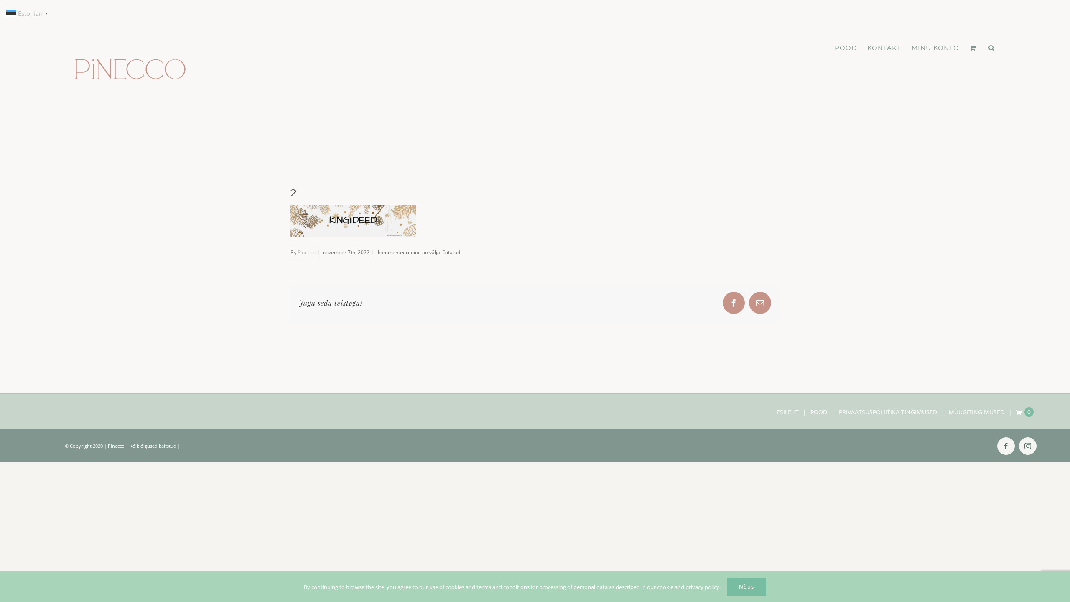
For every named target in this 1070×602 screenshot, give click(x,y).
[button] (991, 48)
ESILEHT (788, 412)
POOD (818, 412)
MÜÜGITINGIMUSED (976, 412)
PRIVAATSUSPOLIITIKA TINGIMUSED (888, 412)
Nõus (746, 586)
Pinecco (307, 252)
